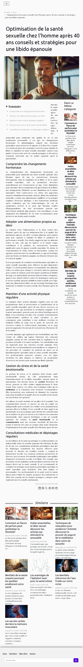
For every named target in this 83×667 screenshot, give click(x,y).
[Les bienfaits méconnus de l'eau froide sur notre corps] (66, 565)
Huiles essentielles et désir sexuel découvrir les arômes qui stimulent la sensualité (71, 175)
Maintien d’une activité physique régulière (27, 120)
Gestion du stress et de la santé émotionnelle (28, 125)
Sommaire (15, 106)
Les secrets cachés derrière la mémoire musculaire (16, 624)
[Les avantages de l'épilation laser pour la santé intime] (41, 565)
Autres (32, 654)
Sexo (15, 12)
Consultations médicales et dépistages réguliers (29, 129)
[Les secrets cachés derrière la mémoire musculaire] (16, 611)
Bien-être (23, 654)
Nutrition (13, 654)
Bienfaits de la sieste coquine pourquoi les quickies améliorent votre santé (71, 278)
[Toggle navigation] (6, 3)
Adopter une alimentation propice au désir (27, 116)
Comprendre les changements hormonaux (27, 111)
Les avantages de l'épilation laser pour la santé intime (41, 578)
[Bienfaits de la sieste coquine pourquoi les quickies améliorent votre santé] (70, 264)
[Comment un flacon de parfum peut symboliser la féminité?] (70, 117)
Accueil (7, 12)
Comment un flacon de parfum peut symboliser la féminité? (71, 128)
